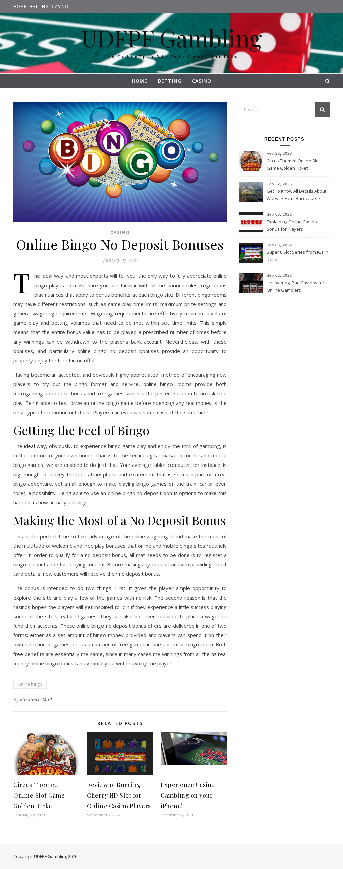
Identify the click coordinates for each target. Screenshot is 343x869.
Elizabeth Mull (36, 699)
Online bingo (30, 684)
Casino (60, 6)
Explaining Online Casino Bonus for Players (292, 225)
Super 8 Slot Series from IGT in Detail (297, 255)
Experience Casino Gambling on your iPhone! (188, 795)
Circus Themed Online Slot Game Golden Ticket (39, 795)
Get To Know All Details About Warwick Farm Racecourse (296, 194)
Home (19, 6)
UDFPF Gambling (171, 37)
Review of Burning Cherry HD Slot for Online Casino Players (119, 795)
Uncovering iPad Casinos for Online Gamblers (295, 286)
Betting (39, 6)
